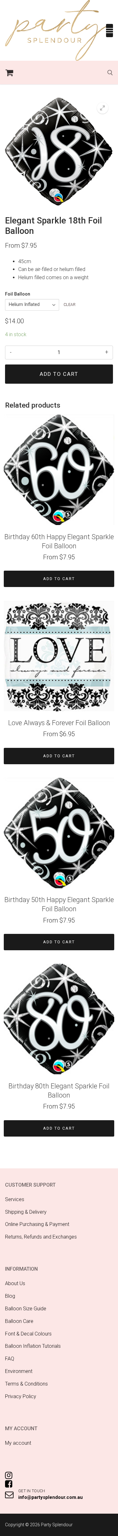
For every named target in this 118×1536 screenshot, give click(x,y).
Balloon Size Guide (25, 1309)
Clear (70, 304)
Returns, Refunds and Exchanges (41, 1237)
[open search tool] (110, 73)
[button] (102, 108)
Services (14, 1199)
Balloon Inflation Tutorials (33, 1346)
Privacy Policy (20, 1396)
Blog (10, 1296)
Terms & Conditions (26, 1384)
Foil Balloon (17, 294)
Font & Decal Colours (28, 1334)
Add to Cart (59, 578)
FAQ (9, 1359)
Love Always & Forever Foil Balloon (59, 723)
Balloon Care (19, 1321)
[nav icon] (109, 30)
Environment (18, 1371)
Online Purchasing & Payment (37, 1224)
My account (18, 1443)
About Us (15, 1283)
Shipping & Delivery (26, 1212)
